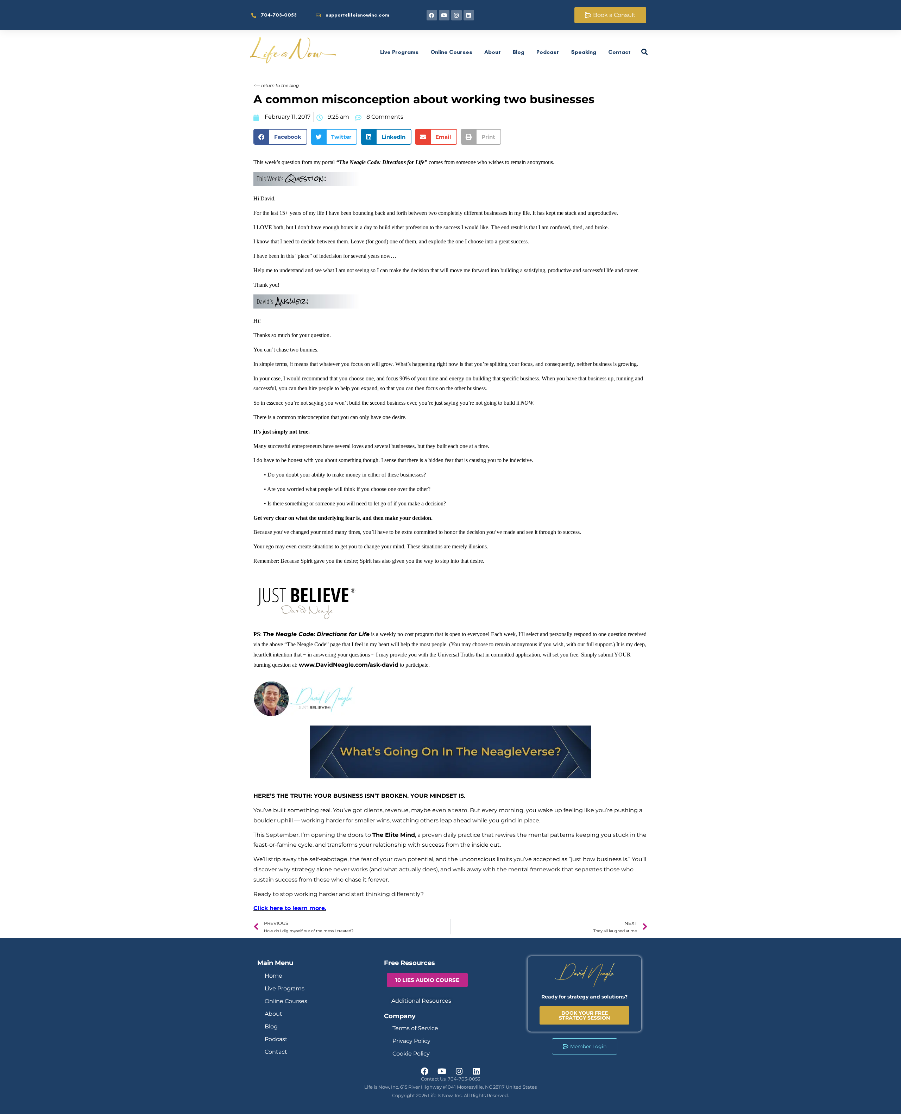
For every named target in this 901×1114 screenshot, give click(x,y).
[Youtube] (444, 15)
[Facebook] (432, 15)
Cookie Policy (411, 1053)
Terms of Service (415, 1028)
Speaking (583, 52)
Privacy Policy (411, 1041)
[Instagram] (456, 15)
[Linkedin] (469, 15)
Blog (518, 52)
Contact (619, 52)
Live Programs (399, 52)
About (492, 52)
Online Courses (451, 52)
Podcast (547, 52)
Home (273, 975)
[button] (280, 137)
